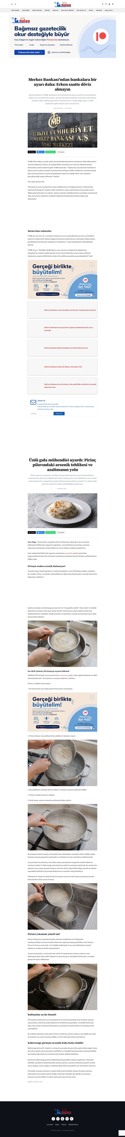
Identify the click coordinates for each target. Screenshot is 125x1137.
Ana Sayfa (50, 1124)
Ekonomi (99, 10)
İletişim (63, 1124)
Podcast (55, 10)
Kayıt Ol (59, 414)
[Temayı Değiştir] (12, 4)
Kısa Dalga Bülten (67, 10)
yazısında (68, 553)
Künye (57, 1124)
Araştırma (25, 10)
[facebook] (103, 4)
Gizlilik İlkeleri (73, 1124)
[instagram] (113, 4)
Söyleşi (47, 10)
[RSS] (71, 1119)
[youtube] (109, 4)
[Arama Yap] (15, 4)
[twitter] (106, 4)
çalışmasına (64, 675)
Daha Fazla (109, 10)
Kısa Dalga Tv (81, 10)
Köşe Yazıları (37, 10)
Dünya (91, 10)
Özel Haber (15, 10)
